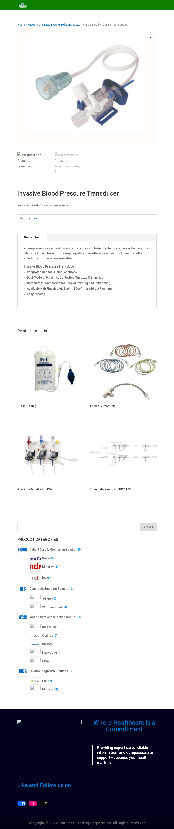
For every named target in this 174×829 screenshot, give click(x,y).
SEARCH (148, 527)
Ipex (76, 24)
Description (32, 237)
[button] (150, 37)
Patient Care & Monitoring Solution (49, 24)
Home (21, 24)
